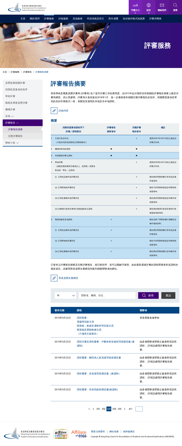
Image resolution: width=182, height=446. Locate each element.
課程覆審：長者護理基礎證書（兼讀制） (99, 373)
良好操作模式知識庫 (134, 18)
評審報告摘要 (15, 129)
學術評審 (10, 96)
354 (114, 408)
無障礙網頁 (129, 431)
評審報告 (27, 72)
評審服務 (49, 18)
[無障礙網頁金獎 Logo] (61, 434)
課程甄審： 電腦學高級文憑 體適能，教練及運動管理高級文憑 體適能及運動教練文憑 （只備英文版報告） (95, 325)
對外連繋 (113, 18)
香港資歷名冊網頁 (68, 278)
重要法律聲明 (98, 431)
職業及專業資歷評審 (16, 102)
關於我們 (35, 18)
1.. (89, 408)
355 (119, 408)
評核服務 (63, 18)
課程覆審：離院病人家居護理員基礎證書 (99, 357)
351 (98, 408)
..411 (130, 408)
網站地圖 (114, 431)
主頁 (23, 18)
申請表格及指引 (95, 18)
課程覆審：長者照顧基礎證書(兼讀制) (97, 389)
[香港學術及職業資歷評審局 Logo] (27, 7)
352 (103, 408)
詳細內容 (63, 110)
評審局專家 (155, 18)
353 (109, 408)
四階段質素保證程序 (16, 89)
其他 (7, 116)
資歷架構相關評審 (15, 82)
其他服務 (77, 18)
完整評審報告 (15, 136)
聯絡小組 (10, 142)
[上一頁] (93, 409)
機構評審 (10, 109)
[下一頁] (124, 409)
